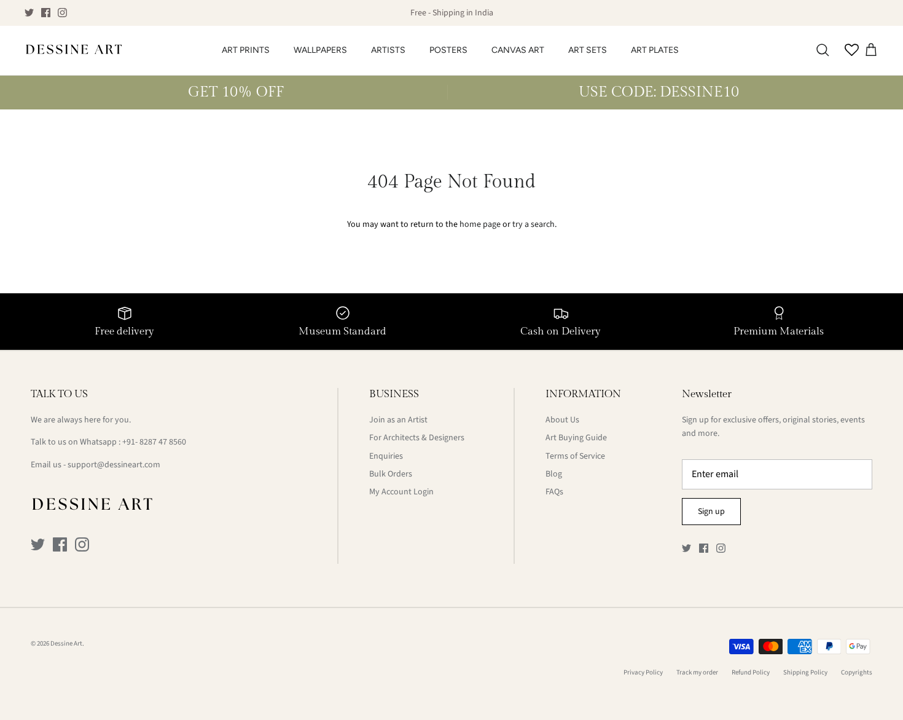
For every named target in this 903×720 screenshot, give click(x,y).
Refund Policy (751, 672)
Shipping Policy (805, 672)
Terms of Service (575, 456)
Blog (553, 474)
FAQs (554, 492)
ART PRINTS (246, 50)
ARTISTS (388, 50)
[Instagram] (62, 12)
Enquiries (386, 456)
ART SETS (587, 50)
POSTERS (448, 50)
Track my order (697, 672)
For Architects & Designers (416, 438)
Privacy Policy (643, 672)
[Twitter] (29, 12)
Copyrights (856, 672)
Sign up (711, 511)
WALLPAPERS (320, 50)
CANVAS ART (517, 50)
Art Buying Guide (576, 438)
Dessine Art (66, 643)
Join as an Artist (398, 420)
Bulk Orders (390, 474)
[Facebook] (45, 12)
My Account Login (401, 492)
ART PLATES (655, 50)
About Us (562, 420)
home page (480, 224)
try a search (533, 224)
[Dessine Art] (74, 50)
